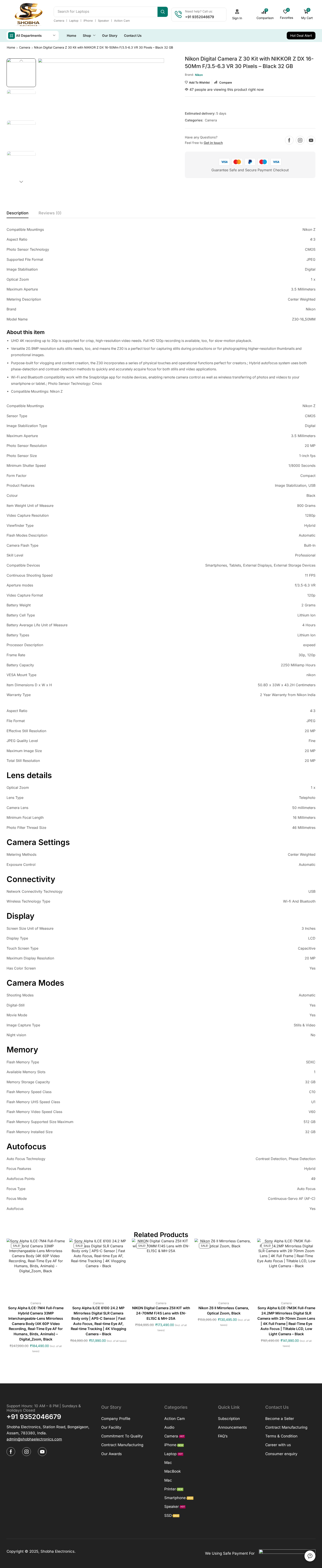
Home (11, 47)
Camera (24, 47)
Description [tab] (17, 213)
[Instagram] (300, 140)
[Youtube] (311, 140)
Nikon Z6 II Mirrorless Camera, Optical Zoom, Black (223, 1310)
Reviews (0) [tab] (50, 213)
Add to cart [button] (31, 1269)
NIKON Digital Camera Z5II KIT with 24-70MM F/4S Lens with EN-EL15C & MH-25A (161, 1313)
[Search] (162, 12)
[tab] (17, 214)
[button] (237, 14)
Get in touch (213, 143)
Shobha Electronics (57, 1551)
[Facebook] (289, 140)
